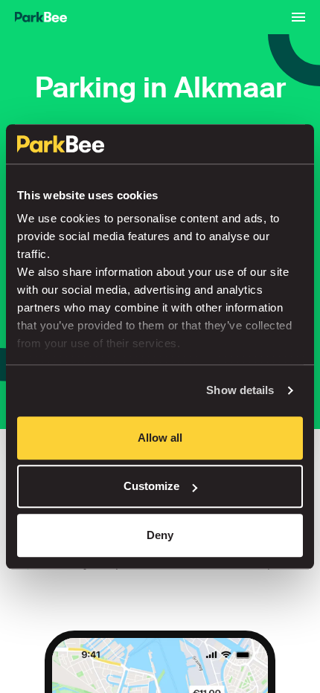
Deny (160, 535)
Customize (151, 486)
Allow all (160, 437)
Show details (240, 390)
